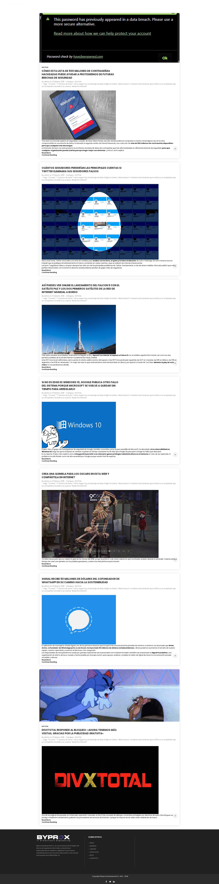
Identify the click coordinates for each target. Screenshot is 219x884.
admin (46, 81)
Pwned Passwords (109, 143)
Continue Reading (49, 155)
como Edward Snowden (119, 653)
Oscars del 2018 (88, 559)
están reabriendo (142, 817)
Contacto (94, 858)
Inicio (92, 843)
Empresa (93, 846)
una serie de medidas (79, 261)
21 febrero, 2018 (58, 81)
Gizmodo (157, 265)
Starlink (94, 357)
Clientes (93, 849)
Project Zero (46, 449)
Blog (92, 855)
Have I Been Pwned (95, 141)
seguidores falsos (57, 265)
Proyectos (94, 852)
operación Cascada (87, 815)
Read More (46, 153)
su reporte (48, 454)
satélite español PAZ (142, 355)
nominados (135, 559)
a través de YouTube (144, 362)
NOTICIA (45, 67)
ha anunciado (159, 645)
